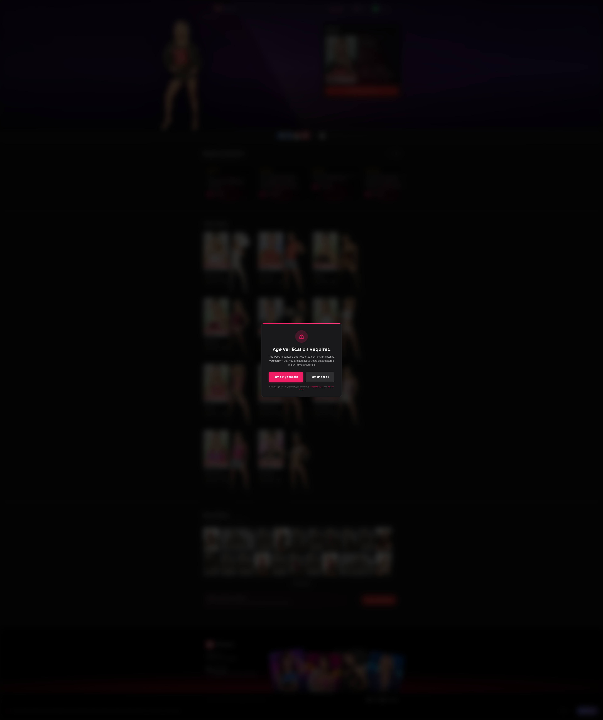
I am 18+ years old (286, 376)
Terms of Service (316, 387)
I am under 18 (320, 376)
